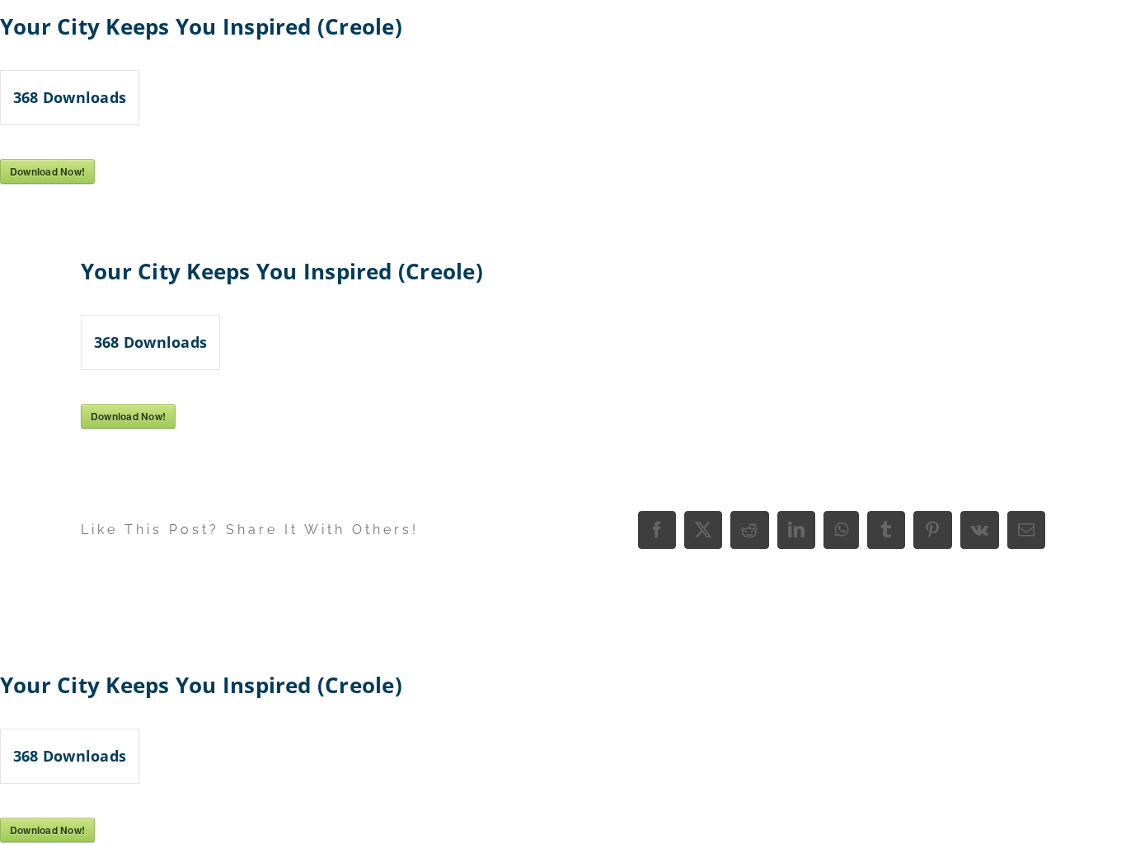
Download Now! (47, 171)
